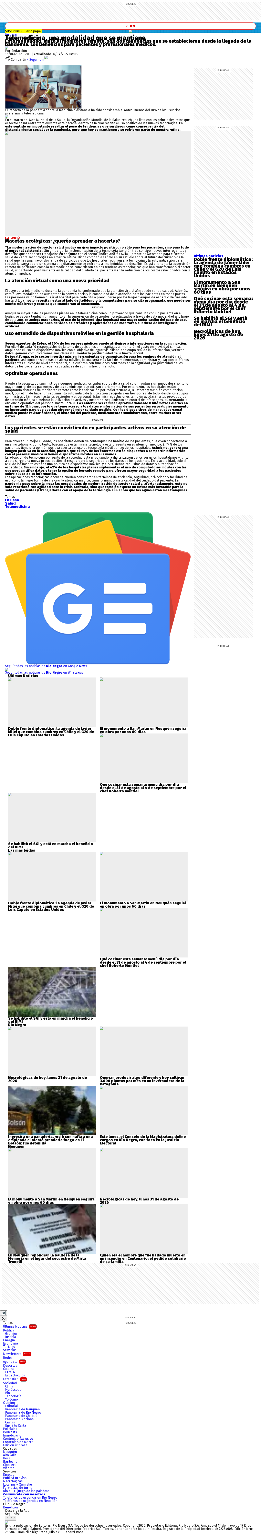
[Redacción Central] (6, 47)
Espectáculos (15, 1375)
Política (8, 1330)
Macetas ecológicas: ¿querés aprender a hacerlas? (62, 241)
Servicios (10, 1350)
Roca (6, 1458)
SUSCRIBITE (23, 31)
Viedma (8, 1468)
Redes (7, 1357)
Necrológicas (13, 1481)
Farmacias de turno (17, 1487)
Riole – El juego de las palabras (26, 1491)
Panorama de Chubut (21, 1416)
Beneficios (11, 1507)
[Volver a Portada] (130, 26)
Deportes (10, 1365)
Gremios (11, 1333)
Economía (10, 1343)
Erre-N (10, 1372)
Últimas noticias (208, 256)
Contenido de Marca (18, 1442)
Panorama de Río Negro (23, 1412)
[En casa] (130, 31)
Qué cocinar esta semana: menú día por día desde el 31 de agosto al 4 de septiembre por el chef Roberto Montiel (223, 305)
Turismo (9, 1346)
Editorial (11, 1406)
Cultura (8, 1369)
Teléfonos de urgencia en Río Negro (30, 1497)
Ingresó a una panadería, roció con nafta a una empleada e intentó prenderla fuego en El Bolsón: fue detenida (50, 1139)
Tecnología (13, 1396)
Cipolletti (9, 1465)
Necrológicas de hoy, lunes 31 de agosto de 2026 (218, 334)
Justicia (10, 1337)
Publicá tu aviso (15, 1478)
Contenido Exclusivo (18, 1438)
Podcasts (10, 1432)
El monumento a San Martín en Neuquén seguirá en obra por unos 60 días (222, 287)
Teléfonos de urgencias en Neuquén (30, 1501)
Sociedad (10, 1383)
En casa (11, 34)
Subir (11, 1518)
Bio (7, 1393)
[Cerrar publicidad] (3, 1313)
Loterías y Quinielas (18, 1484)
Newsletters (16, 1354)
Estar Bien (14, 1379)
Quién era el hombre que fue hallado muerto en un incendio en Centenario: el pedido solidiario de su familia (143, 1258)
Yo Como (11, 1399)
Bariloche (10, 1461)
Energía (9, 1340)
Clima (9, 1386)
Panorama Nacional (19, 1419)
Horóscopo (13, 1389)
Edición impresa (15, 1445)
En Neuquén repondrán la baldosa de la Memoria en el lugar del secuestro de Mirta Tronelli (47, 1258)
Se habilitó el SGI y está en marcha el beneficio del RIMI (220, 321)
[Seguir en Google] (6, 117)
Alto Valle (10, 1455)
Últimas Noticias (19, 1326)
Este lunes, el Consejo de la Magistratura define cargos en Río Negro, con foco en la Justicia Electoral (143, 1139)
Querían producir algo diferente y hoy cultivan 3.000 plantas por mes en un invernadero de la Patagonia (142, 1080)
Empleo (8, 1474)
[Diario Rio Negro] (6, 1522)
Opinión (9, 1402)
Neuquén (10, 1451)
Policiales (10, 1429)
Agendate (14, 1362)
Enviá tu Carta (15, 1425)
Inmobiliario (12, 1435)
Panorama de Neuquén (22, 1409)
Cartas (10, 1422)
